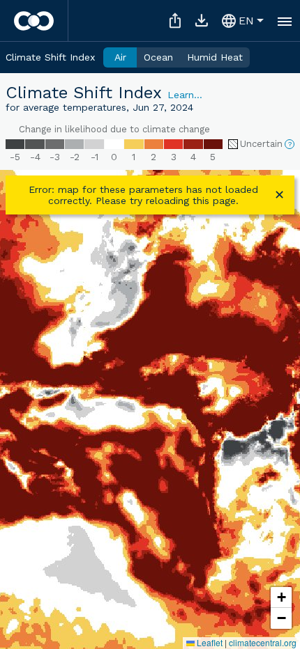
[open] (285, 21)
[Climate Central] (34, 21)
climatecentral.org (263, 642)
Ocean (158, 57)
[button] (281, 597)
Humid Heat (215, 57)
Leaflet (209, 642)
